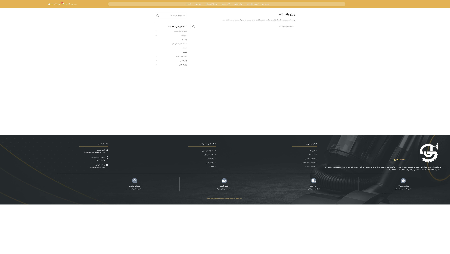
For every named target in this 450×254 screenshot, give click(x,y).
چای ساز (184, 39)
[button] (69, 4)
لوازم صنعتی (226, 4)
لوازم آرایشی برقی (211, 4)
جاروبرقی (198, 4)
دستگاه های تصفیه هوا (179, 44)
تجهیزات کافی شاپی (180, 31)
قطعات (188, 4)
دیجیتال (184, 48)
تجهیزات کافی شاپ (253, 4)
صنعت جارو (265, 4)
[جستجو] (193, 26)
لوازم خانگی (238, 4)
